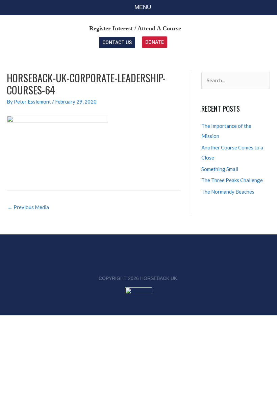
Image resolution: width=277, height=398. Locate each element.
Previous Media (28, 207)
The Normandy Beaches (227, 192)
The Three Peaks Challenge (232, 180)
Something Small (219, 169)
